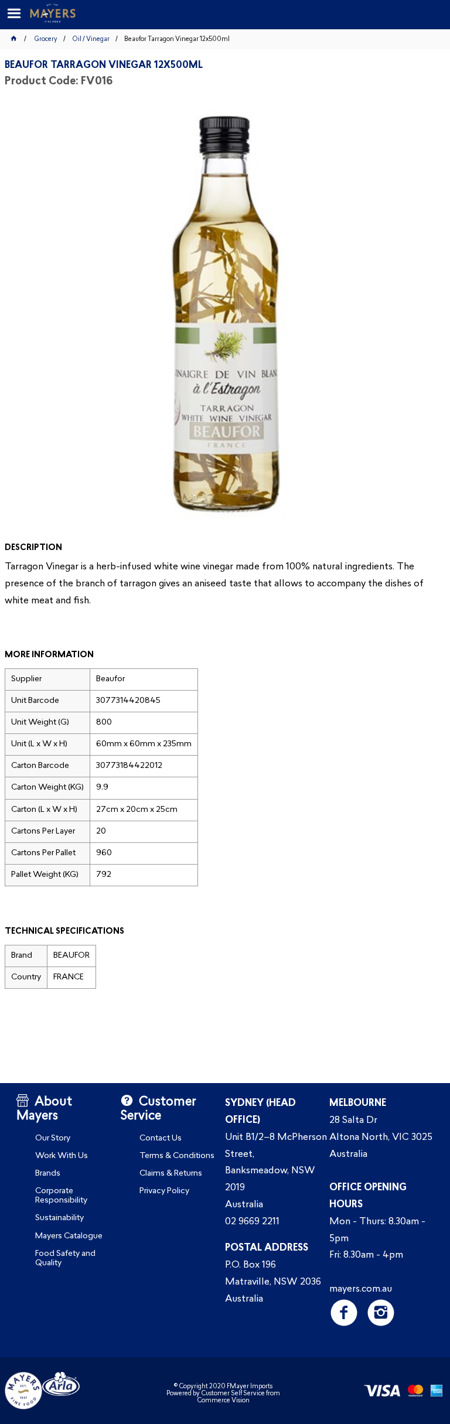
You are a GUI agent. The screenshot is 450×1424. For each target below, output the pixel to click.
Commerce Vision (223, 1401)
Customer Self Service (233, 1394)
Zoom (237, 318)
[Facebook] (343, 1312)
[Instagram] (380, 1312)
